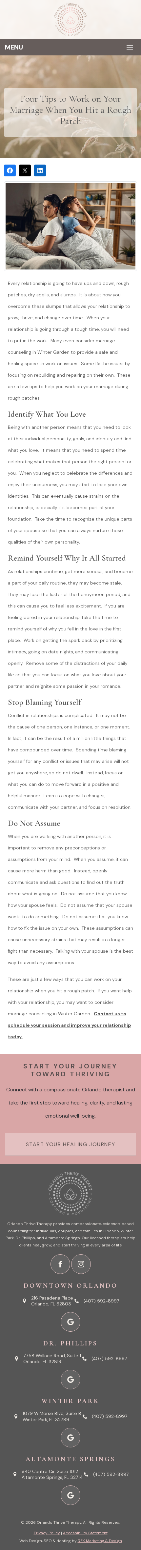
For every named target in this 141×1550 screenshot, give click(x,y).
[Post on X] (25, 170)
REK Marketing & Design (100, 1540)
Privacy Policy (47, 1533)
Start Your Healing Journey (70, 1144)
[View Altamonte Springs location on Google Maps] (70, 1495)
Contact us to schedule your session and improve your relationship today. (69, 1025)
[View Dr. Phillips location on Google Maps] (70, 1379)
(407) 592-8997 (101, 1301)
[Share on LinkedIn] (40, 170)
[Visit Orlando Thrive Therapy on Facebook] (60, 1264)
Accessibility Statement (85, 1533)
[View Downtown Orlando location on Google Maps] (70, 1322)
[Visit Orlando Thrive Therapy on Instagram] (81, 1264)
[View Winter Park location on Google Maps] (70, 1437)
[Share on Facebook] (10, 170)
